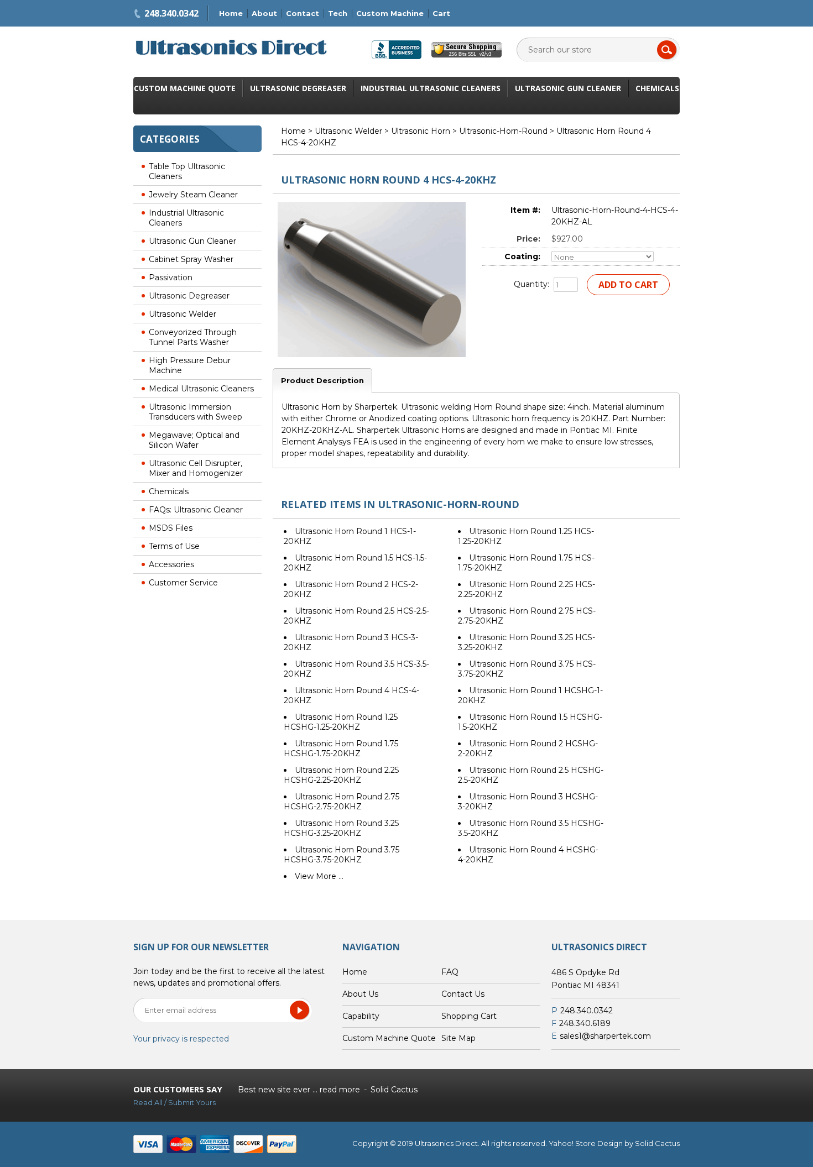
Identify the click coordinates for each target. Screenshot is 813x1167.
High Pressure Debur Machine (190, 365)
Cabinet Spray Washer (191, 259)
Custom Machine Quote (185, 88)
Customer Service (183, 583)
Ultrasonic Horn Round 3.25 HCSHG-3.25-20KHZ (341, 828)
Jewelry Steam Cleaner (193, 195)
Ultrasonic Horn (420, 131)
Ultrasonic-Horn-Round (503, 131)
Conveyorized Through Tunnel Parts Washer (193, 337)
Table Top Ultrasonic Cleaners (187, 171)
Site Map (458, 1038)
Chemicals (657, 88)
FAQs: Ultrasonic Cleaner (196, 510)
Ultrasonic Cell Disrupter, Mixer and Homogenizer (196, 468)
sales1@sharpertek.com (605, 1036)
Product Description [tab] (322, 380)
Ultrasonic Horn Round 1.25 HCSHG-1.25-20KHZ (341, 722)
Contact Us (462, 994)
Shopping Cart (469, 1016)
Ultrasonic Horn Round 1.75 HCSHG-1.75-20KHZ (341, 748)
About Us (360, 994)
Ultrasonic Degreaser (298, 88)
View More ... (319, 876)
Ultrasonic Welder (182, 314)
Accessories (171, 564)
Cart (441, 13)
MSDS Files (170, 528)
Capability (360, 1016)
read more (340, 1090)
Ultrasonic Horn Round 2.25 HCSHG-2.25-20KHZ (341, 775)
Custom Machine (390, 13)
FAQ (449, 972)
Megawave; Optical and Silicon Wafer (194, 440)
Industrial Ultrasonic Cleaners (431, 88)
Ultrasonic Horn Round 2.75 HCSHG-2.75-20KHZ (341, 802)
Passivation (170, 277)
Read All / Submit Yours (174, 1102)
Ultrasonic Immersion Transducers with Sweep (195, 412)
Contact (302, 13)
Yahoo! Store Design (586, 1143)
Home (231, 13)
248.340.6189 (585, 1023)
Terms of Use (174, 546)
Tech (337, 13)
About (264, 13)
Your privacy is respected (181, 1039)
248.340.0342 (171, 13)
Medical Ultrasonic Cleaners (201, 389)
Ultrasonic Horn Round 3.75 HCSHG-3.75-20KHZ (341, 855)
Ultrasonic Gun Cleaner (568, 88)
